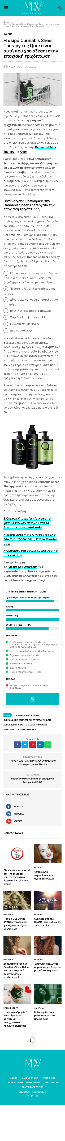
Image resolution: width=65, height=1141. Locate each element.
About (13, 1078)
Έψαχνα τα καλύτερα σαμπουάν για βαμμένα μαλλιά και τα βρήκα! (47, 967)
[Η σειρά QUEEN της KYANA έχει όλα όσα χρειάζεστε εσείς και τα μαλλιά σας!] (17, 900)
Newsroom (16, 66)
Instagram (30, 567)
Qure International (13, 725)
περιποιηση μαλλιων (26, 729)
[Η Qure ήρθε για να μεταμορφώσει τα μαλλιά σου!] (48, 994)
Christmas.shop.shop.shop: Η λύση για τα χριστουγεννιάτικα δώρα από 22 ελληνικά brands (17, 877)
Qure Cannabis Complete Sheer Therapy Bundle (27, 720)
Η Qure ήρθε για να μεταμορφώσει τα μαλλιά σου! (44, 1015)
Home (6, 22)
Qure (23, 151)
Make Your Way (30, 1078)
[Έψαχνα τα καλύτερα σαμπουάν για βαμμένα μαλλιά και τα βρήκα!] (48, 945)
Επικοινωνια (49, 1078)
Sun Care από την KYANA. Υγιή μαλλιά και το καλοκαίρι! (47, 922)
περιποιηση (9, 729)
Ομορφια (7, 34)
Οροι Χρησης (51, 1082)
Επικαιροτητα (10, 1008)
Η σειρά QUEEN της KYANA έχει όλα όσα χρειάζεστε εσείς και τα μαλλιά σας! (30, 539)
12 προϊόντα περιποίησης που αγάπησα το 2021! (44, 875)
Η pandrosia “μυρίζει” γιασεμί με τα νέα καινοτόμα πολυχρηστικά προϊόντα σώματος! (15, 1019)
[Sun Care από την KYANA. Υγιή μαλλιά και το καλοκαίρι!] (48, 900)
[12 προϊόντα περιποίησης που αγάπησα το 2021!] (48, 853)
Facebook (14, 567)
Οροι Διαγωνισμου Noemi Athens (23, 1082)
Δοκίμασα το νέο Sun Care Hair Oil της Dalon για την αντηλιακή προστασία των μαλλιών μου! (16, 970)
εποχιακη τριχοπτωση (36, 725)
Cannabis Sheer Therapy (28, 715)
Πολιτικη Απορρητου (32, 1087)
